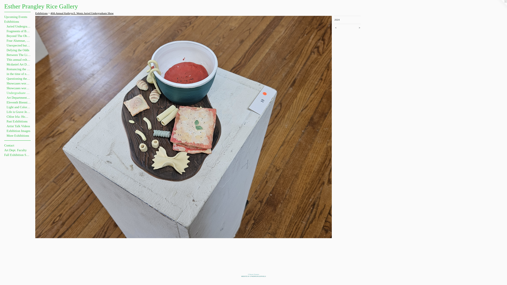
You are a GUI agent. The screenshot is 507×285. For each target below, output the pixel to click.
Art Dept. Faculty (15, 150)
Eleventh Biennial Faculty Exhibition (19, 102)
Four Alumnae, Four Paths (19, 40)
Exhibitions (11, 21)
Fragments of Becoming (19, 31)
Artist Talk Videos (18, 126)
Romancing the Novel (19, 69)
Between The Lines (19, 55)
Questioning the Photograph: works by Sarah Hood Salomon (19, 78)
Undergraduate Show (19, 93)
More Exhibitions (18, 135)
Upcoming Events (15, 17)
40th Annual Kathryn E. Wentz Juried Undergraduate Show (82, 13)
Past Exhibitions (17, 121)
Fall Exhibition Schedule (17, 155)
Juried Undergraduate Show (19, 26)
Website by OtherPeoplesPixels (253, 276)
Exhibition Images (18, 131)
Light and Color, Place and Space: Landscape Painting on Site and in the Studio (19, 107)
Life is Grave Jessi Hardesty (19, 112)
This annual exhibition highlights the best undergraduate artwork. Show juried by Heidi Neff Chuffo (19, 59)
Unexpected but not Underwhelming (19, 45)
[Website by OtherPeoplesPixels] (501, 5)
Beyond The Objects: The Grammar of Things (19, 36)
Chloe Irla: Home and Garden (19, 116)
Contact (9, 145)
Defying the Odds (18, 50)
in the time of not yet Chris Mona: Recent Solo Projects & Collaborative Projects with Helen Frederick (19, 74)
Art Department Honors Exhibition (19, 97)
